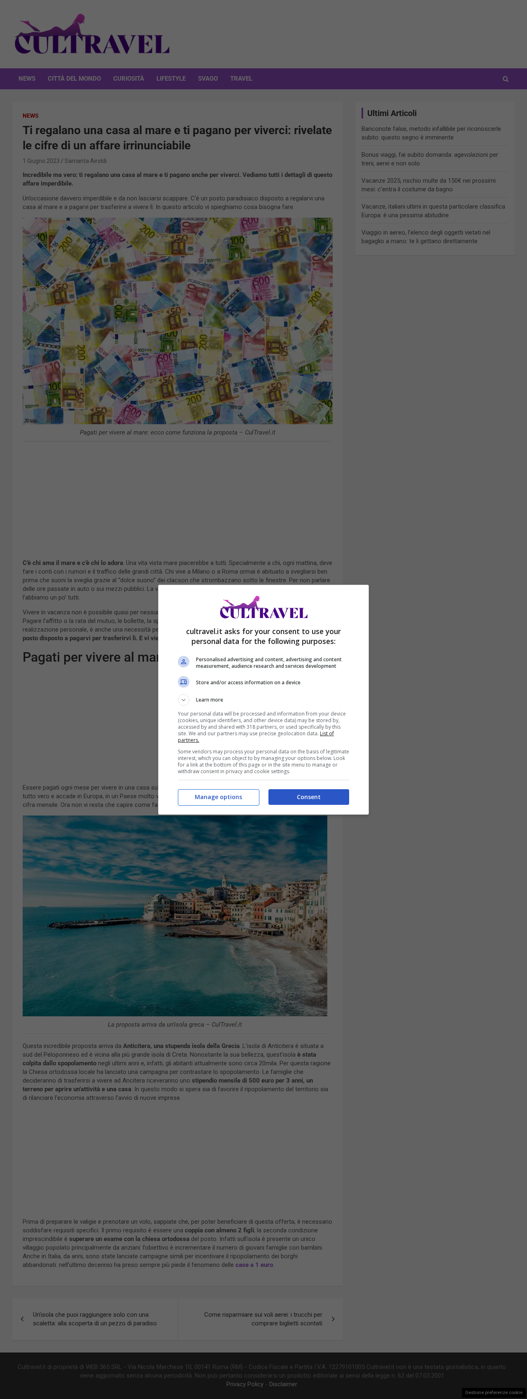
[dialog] (263, 700)
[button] (263, 700)
